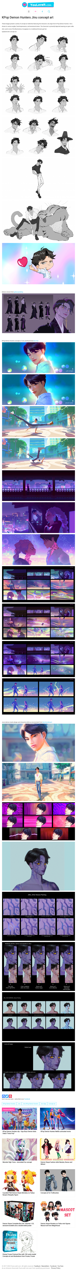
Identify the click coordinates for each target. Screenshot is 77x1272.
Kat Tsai (36, 341)
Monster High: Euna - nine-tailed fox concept (17, 1162)
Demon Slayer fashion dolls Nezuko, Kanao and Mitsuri (56, 1163)
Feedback (37, 1266)
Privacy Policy (55, 1268)
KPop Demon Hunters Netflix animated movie (56, 1131)
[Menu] (29, 11)
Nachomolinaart (47, 722)
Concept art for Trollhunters (50, 1193)
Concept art (52, 1104)
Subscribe (35, 11)
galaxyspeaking (18, 292)
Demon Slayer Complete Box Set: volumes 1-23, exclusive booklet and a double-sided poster (18, 1225)
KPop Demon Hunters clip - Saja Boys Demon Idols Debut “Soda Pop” (19, 1132)
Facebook (42, 11)
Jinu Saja (43, 1104)
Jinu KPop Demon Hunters (30, 1104)
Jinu (19, 1104)
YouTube (60, 1266)
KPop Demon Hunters (9, 1104)
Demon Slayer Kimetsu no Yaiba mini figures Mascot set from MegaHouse (55, 1225)
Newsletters (45, 1266)
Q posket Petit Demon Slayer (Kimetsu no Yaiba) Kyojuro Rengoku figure (19, 1194)
